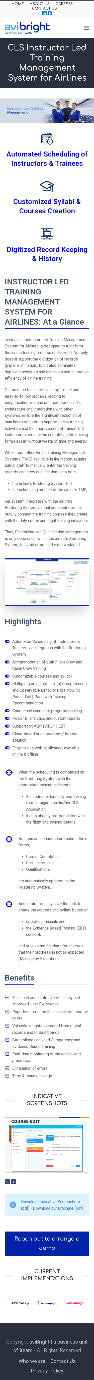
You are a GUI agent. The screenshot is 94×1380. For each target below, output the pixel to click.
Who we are (32, 1361)
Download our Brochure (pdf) (58, 1208)
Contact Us (63, 1361)
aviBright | (40, 1342)
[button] (86, 28)
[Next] (13, 1181)
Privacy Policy (47, 1371)
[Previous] (7, 1181)
